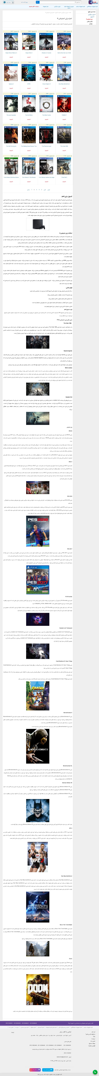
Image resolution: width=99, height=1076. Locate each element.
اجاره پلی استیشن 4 (49, 12)
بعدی (28, 190)
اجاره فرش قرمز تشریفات (51, 1027)
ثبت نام (23, 2)
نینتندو (90, 24)
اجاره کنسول (57, 12)
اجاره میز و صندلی (25, 1027)
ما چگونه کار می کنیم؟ (90, 1034)
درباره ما (17, 1027)
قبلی (45, 190)
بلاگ (94, 1036)
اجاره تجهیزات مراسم (80, 6)
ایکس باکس (89, 21)
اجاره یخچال (33, 1027)
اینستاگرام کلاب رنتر (34, 1070)
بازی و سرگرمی (57, 6)
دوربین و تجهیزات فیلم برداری (69, 7)
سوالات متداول (92, 1043)
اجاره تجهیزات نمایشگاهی (92, 6)
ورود (27, 2)
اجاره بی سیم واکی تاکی (64, 1027)
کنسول (91, 17)
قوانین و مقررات (91, 1046)
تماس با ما (11, 1027)
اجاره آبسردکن (41, 1027)
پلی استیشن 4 (89, 19)
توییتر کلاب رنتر (47, 1070)
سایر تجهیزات (45, 6)
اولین (49, 190)
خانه (70, 12)
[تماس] (95, 1072)
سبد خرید (7, 2)
